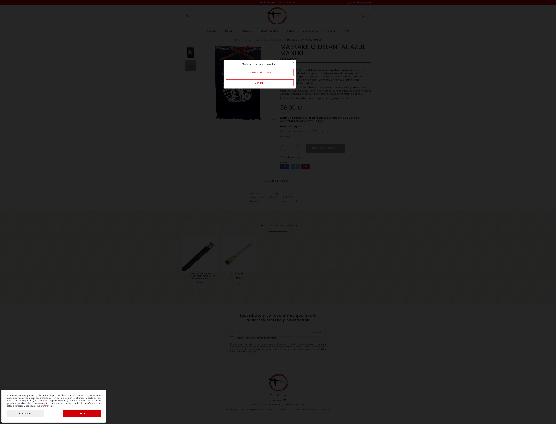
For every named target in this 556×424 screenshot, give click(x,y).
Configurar (25, 413)
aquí (44, 403)
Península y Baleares (260, 72)
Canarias (260, 82)
